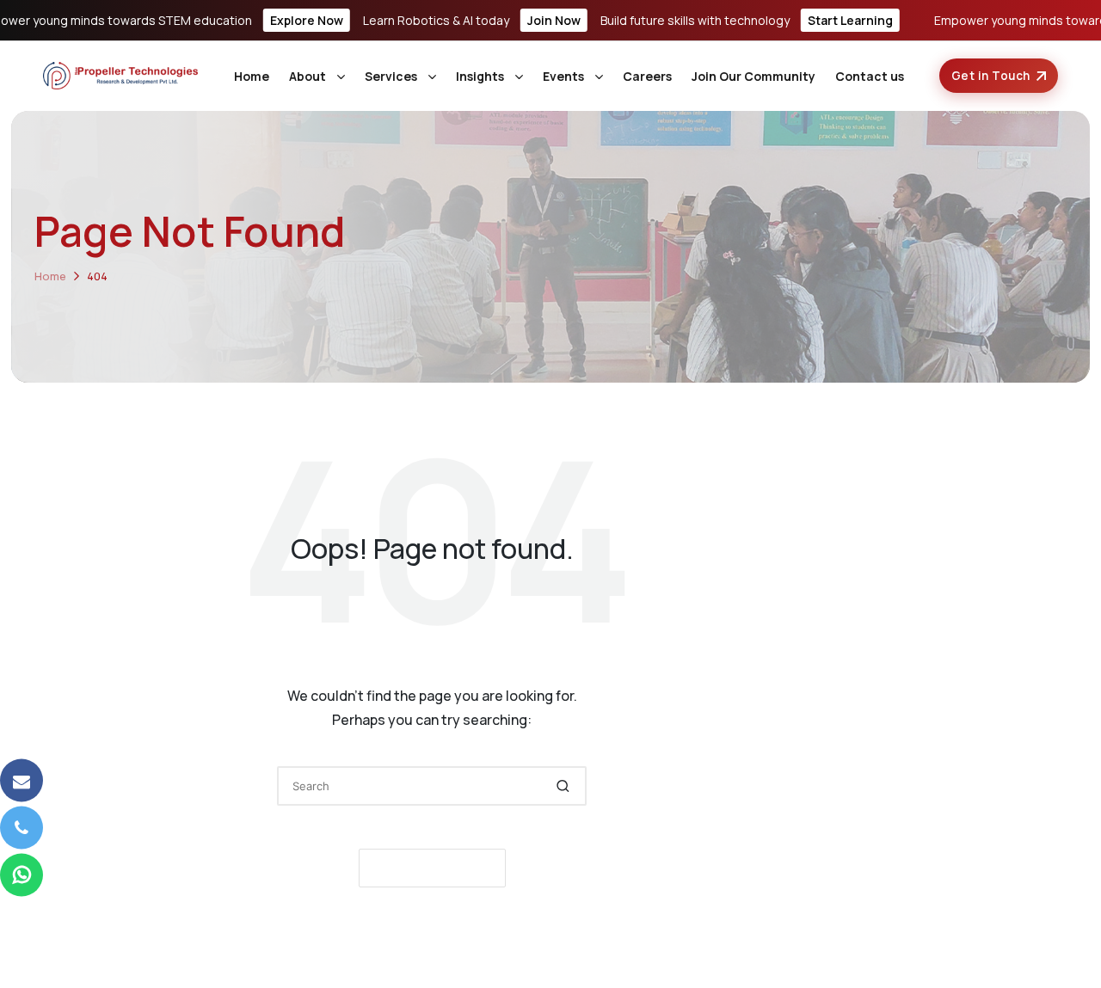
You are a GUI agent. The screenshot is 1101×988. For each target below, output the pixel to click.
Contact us (869, 76)
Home (251, 76)
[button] (563, 786)
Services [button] (391, 76)
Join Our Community (753, 76)
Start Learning (850, 20)
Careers (647, 76)
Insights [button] (480, 76)
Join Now (554, 20)
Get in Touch (990, 75)
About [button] (307, 76)
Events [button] (563, 76)
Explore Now (306, 20)
